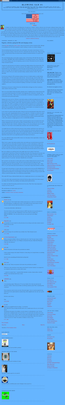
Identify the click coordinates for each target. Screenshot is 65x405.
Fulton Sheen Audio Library (52, 250)
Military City (49, 329)
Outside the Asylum (51, 322)
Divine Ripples (50, 317)
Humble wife (6, 199)
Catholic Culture (50, 238)
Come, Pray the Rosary (51, 249)
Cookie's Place (50, 158)
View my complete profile (32, 38)
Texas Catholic (50, 285)
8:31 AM (6, 319)
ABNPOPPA (6, 279)
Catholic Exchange (51, 240)
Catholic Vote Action (51, 247)
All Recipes (49, 356)
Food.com (49, 359)
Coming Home (50, 299)
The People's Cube (50, 336)
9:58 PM (6, 275)
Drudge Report (50, 215)
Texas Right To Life (51, 283)
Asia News (49, 190)
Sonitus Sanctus (50, 259)
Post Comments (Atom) (11, 327)
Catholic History (50, 242)
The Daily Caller (50, 224)
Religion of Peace (50, 193)
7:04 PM (13, 190)
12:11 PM (6, 233)
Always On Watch (50, 188)
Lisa (5, 304)
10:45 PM (6, 301)
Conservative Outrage (51, 314)
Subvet (35, 25)
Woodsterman (50, 338)
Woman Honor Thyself (51, 196)
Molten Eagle (49, 161)
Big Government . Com (51, 214)
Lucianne (49, 217)
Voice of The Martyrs (51, 265)
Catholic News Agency (51, 245)
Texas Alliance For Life (51, 281)
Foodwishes (49, 361)
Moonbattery (49, 219)
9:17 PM (6, 259)
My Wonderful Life (51, 143)
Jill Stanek (49, 303)
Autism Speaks (50, 312)
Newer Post (4, 324)
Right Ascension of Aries (52, 163)
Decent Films (49, 316)
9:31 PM (6, 217)
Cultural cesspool (18, 192)
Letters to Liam (17, 45)
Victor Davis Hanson (51, 195)
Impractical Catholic (51, 252)
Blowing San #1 (32, 4)
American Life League (51, 298)
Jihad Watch (49, 191)
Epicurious (49, 357)
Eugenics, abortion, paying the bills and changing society (17, 43)
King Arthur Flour (50, 364)
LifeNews (49, 304)
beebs (5, 247)
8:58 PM (6, 244)
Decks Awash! (50, 160)
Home (23, 324)
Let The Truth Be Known (52, 321)
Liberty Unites (50, 330)
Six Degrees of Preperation (52, 367)
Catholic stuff (9, 192)
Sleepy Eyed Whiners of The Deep (54, 165)
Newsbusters (49, 220)
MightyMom (6, 221)
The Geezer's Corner (51, 167)
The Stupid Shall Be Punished (53, 168)
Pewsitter (49, 257)
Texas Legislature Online (52, 286)
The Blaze (49, 222)
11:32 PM (6, 226)
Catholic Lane (50, 243)
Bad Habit (49, 237)
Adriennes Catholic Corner (52, 235)
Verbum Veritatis (50, 264)
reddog (5, 229)
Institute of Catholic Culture (52, 255)
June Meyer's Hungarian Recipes (53, 362)
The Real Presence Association (53, 262)
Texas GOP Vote (50, 280)
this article (7, 45)
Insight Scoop (50, 254)
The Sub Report (50, 170)
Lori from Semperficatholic (9, 237)
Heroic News (49, 301)
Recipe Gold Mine (50, 366)
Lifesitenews (49, 306)
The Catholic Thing (51, 260)
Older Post (43, 324)
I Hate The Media (50, 319)
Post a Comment (5, 322)
